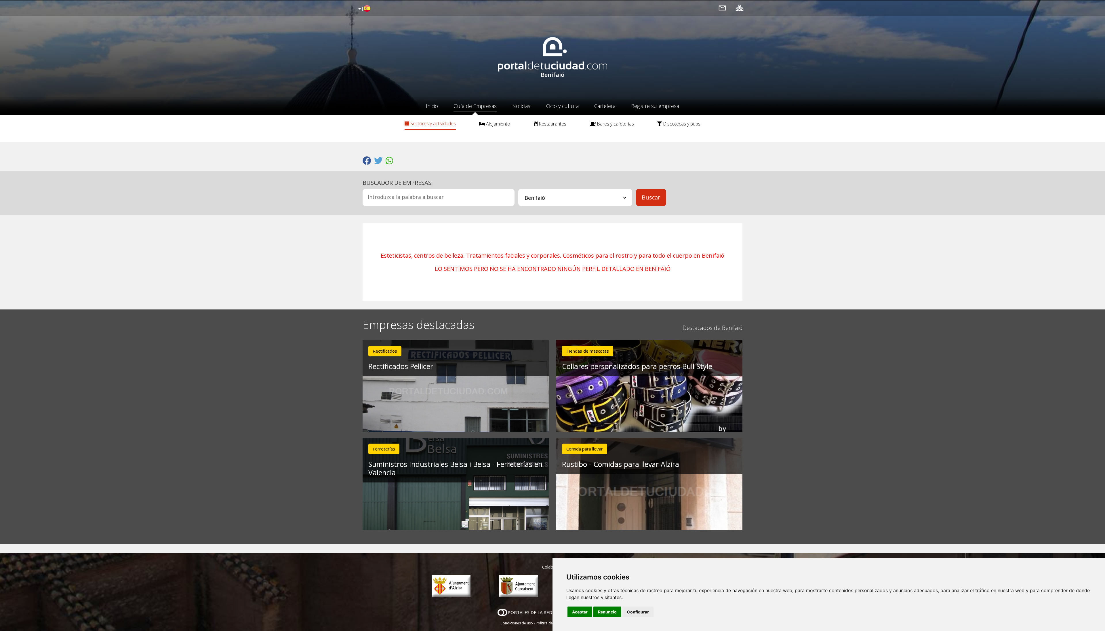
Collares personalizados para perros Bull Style (637, 366)
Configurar (638, 611)
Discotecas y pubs (681, 124)
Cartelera (605, 105)
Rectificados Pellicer (400, 366)
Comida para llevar (584, 449)
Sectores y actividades (432, 123)
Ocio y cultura (562, 105)
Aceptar (580, 611)
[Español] (363, 9)
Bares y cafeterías (615, 124)
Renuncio (607, 611)
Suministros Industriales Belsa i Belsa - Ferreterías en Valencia (455, 468)
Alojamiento (497, 124)
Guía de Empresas (475, 105)
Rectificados (385, 351)
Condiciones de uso (516, 623)
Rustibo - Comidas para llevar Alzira (620, 464)
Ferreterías (384, 449)
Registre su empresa (655, 105)
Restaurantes (552, 124)
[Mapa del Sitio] (739, 8)
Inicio (432, 105)
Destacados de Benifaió (712, 328)
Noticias (521, 105)
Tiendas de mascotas (587, 351)
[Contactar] (722, 8)
